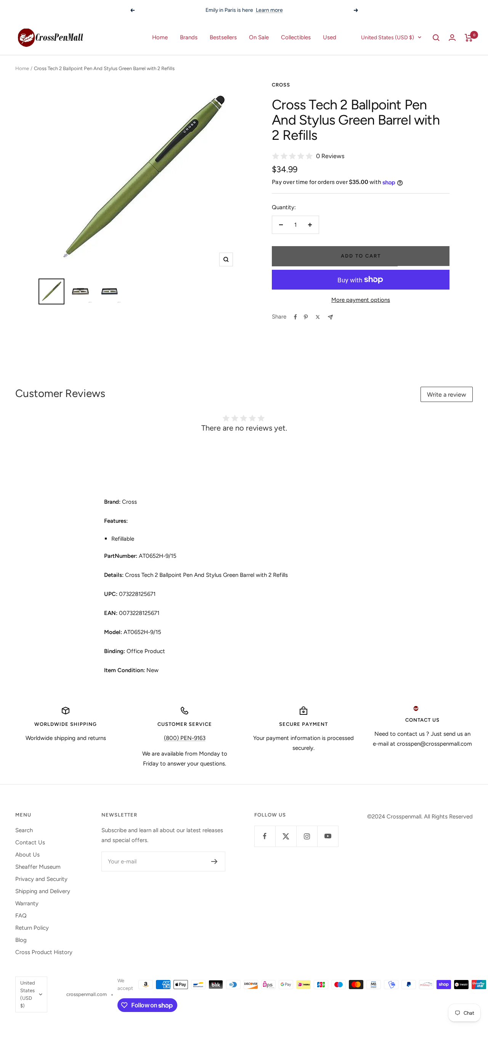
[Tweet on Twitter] (318, 317)
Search (24, 830)
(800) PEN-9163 (184, 738)
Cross (281, 85)
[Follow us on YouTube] (327, 836)
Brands (188, 37)
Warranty (27, 903)
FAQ (21, 915)
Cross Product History (43, 952)
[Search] (436, 37)
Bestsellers (223, 37)
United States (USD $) (387, 37)
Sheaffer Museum (38, 866)
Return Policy (32, 927)
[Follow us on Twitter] (285, 836)
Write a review (446, 394)
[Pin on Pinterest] (306, 317)
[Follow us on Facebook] (264, 836)
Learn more (269, 10)
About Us (27, 854)
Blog (21, 940)
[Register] (214, 861)
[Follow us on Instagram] (306, 836)
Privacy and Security (41, 879)
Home (160, 37)
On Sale (259, 37)
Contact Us (30, 842)
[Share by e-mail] (330, 317)
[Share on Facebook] (295, 317)
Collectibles (296, 37)
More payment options (360, 299)
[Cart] (469, 38)
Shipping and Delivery (42, 891)
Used (329, 37)
